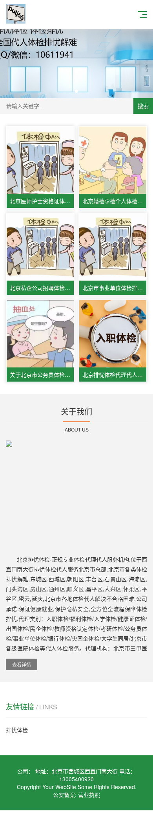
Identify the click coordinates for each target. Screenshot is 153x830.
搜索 (143, 106)
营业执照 (89, 795)
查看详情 (21, 664)
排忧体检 (17, 730)
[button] (76, 91)
